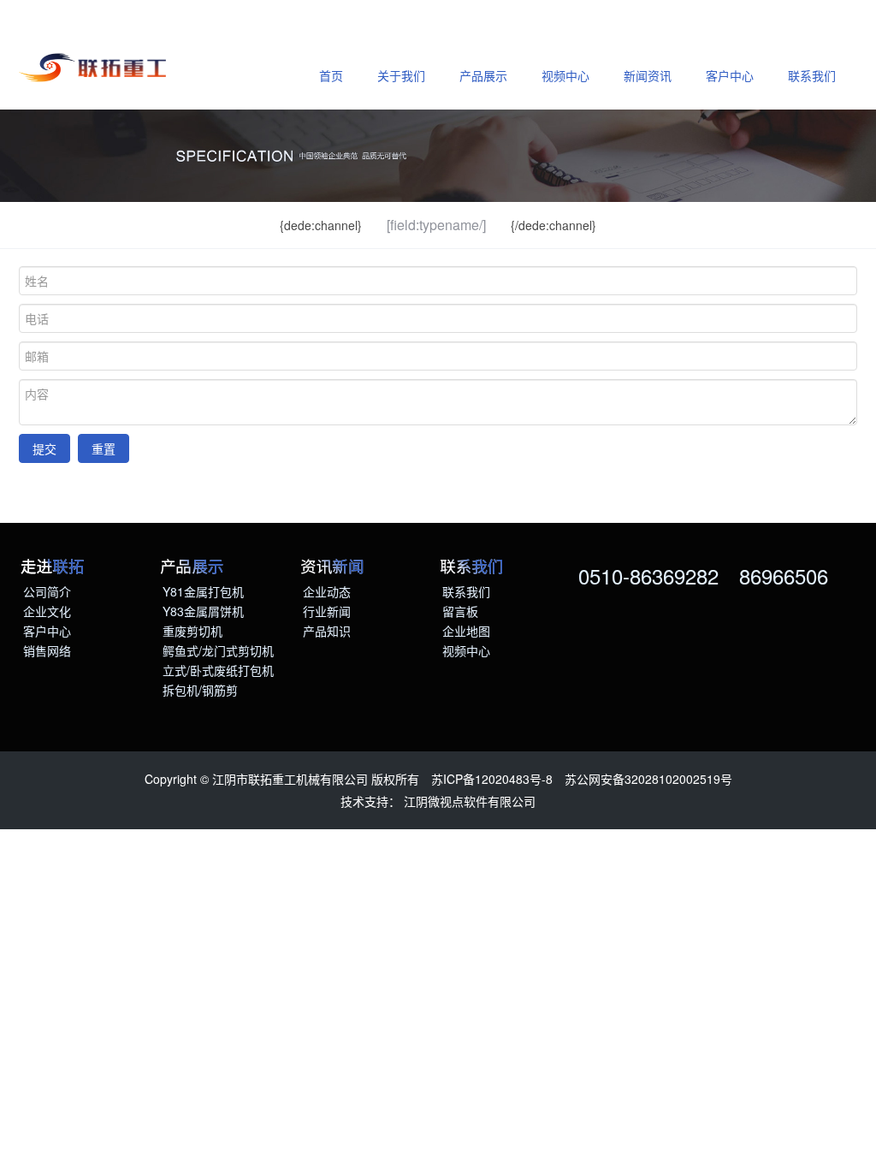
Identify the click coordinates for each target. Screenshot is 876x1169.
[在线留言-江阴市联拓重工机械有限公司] (96, 70)
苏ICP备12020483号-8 (492, 778)
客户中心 (730, 75)
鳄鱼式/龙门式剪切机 (218, 650)
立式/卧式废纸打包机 (218, 670)
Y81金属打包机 (203, 591)
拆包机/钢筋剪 (200, 689)
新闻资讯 (648, 75)
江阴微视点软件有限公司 (470, 801)
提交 (44, 448)
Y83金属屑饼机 (203, 611)
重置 (103, 448)
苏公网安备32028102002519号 (648, 778)
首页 (331, 75)
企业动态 (327, 591)
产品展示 (483, 75)
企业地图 (466, 630)
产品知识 (327, 630)
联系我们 (812, 75)
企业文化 (47, 611)
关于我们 (401, 75)
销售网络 (47, 650)
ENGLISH (58, 20)
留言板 (460, 611)
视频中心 (565, 75)
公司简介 (47, 591)
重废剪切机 (192, 630)
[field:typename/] (436, 224)
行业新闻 (327, 611)
